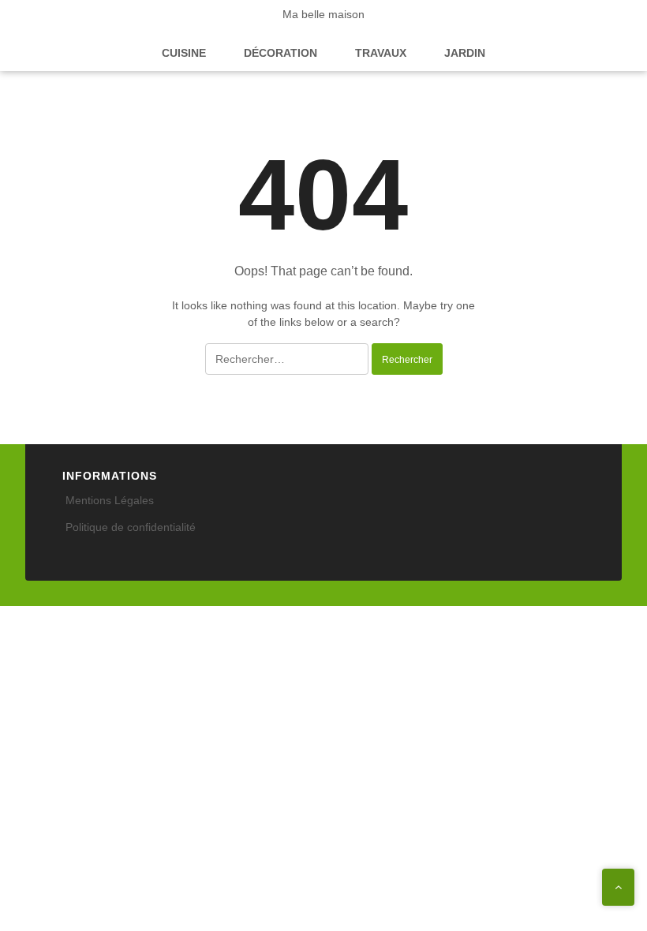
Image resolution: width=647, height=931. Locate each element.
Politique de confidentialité (130, 527)
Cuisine (184, 53)
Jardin (464, 53)
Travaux (380, 53)
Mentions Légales (109, 500)
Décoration (280, 53)
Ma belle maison (323, 14)
